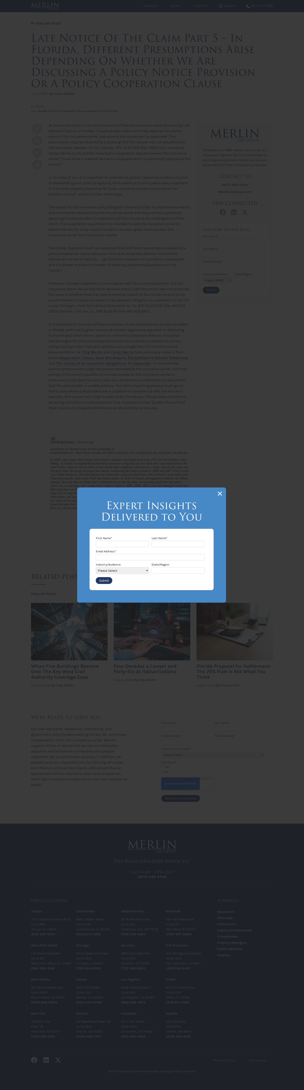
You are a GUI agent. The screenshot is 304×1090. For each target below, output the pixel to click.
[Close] (220, 493)
